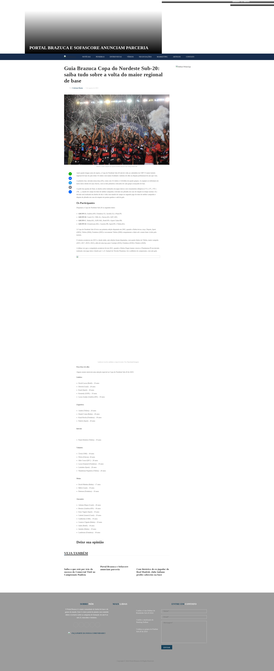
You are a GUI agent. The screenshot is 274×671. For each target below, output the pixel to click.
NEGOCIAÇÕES (145, 57)
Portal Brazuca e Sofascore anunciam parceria (88, 47)
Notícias (86, 57)
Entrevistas (116, 57)
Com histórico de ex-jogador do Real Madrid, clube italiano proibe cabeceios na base (152, 572)
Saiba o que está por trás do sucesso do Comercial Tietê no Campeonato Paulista (79, 572)
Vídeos (130, 57)
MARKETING (162, 57)
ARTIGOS (177, 57)
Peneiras (100, 57)
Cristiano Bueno (77, 88)
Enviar (166, 647)
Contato (190, 57)
